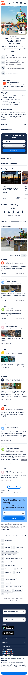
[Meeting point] (25, 158)
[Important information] (25, 163)
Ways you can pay (7, 649)
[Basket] (17, 3)
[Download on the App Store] (8, 633)
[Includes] (25, 124)
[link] (11, 185)
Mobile (4, 624)
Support (4, 639)
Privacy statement (5, 529)
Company (5, 642)
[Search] (9, 3)
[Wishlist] (13, 3)
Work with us (6, 646)
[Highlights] (25, 93)
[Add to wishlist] (19, 172)
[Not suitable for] (25, 129)
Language (5, 608)
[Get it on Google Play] (8, 628)
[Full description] (25, 109)
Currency (5, 616)
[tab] (10, 536)
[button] (14, 43)
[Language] (21, 3)
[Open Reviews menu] (25, 263)
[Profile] (25, 3)
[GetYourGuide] (3, 3)
